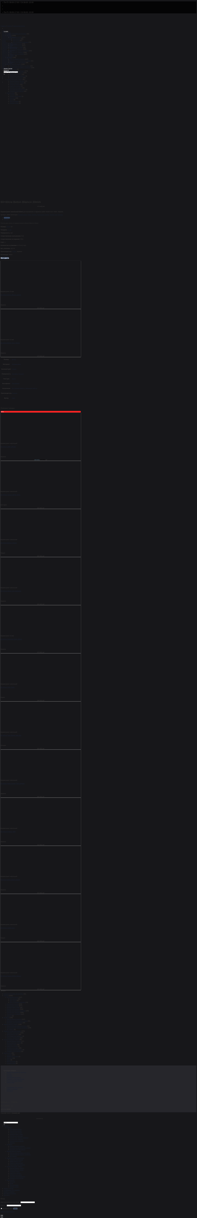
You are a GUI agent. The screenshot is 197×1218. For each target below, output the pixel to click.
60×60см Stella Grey (8, 928)
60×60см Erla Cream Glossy (10, 879)
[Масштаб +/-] (2, 1215)
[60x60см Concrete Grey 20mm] (10, 623)
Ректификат (15, 383)
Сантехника (5, 64)
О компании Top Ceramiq (15, 1087)
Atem (13, 398)
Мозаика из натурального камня (9, 43)
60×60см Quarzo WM (8, 831)
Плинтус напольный (6, 53)
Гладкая (21, 374)
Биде (3, 66)
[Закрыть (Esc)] (1, 1215)
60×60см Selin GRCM (8, 446)
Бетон (14, 379)
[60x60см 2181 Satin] (10, 671)
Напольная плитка (19, 26)
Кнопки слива (14, 103)
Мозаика (4, 41)
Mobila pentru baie (15, 96)
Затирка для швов (6, 61)
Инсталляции (5, 67)
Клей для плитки (6, 60)
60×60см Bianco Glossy (9, 543)
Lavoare (12, 94)
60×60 (8, 226)
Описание (7, 218)
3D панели (4, 49)
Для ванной (16, 39)
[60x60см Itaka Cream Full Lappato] (10, 768)
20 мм (9, 230)
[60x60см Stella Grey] (10, 912)
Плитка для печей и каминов (19, 50)
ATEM (14, 251)
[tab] (42, 218)
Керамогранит (16, 364)
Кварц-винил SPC (6, 52)
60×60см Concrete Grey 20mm (11, 639)
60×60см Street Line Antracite (11, 591)
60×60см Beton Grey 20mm (10, 343)
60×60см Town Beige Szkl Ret (11, 735)
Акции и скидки (8, 68)
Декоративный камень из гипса (9, 47)
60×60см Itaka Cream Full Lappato (13, 783)
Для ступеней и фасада (20, 42)
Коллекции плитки (16, 37)
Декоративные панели (17, 81)
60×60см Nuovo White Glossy (11, 976)
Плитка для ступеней (17, 54)
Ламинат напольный (7, 51)
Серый (14, 369)
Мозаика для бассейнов (7, 45)
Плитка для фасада (16, 49)
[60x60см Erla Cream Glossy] (10, 864)
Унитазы (4, 65)
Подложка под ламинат (7, 54)
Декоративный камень (7, 46)
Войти (15, 1208)
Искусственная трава (17, 83)
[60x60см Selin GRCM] (10, 431)
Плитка (9, 26)
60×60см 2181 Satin (8, 687)
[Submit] (4, 1124)
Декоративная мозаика (7, 42)
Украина (14, 393)
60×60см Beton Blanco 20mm (11, 295)
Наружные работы (31, 388)
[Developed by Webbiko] (45, 1118)
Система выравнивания (7, 62)
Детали (6, 219)
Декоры (4, 40)
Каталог (6, 1126)
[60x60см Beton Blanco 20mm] (10, 279)
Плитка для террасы (16, 52)
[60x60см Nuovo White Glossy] (10, 960)
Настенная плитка (16, 44)
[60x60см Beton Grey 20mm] (10, 327)
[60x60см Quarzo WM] (10, 816)
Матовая (15, 374)
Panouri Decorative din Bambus (16, 34)
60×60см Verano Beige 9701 (10, 495)
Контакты (6, 70)
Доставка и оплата (10, 1193)
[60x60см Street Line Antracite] (10, 575)
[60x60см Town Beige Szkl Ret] (10, 719)
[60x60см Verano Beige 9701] (10, 479)
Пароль (3, 1205)
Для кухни (16, 40)
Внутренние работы (18, 388)
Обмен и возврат (12, 1089)
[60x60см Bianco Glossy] (10, 527)
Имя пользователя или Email (10, 1202)
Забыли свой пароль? (8, 1211)
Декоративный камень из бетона (9, 48)
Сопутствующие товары (7, 55)
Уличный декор (5, 59)
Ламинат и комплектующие (15, 71)
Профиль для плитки (7, 63)
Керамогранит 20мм (16, 47)
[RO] (5, 77)
